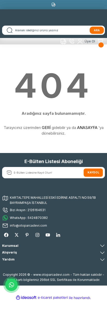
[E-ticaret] (53, 298)
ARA (97, 30)
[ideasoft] (26, 297)
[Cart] (101, 41)
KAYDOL (93, 172)
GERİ (46, 127)
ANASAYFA (87, 127)
